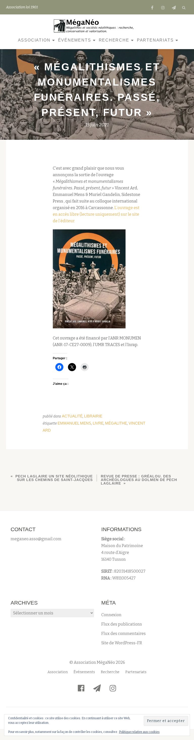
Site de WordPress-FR (121, 643)
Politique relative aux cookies (139, 732)
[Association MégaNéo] (95, 26)
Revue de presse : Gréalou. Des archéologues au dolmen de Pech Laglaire (139, 479)
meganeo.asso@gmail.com (36, 538)
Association (34, 40)
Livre (98, 423)
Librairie (93, 416)
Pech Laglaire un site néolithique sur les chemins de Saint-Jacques (54, 478)
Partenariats (155, 40)
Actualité (72, 416)
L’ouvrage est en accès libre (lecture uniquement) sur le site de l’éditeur (96, 214)
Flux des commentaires (123, 633)
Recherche (114, 40)
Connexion (111, 614)
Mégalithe (116, 423)
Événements (74, 40)
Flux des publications (121, 624)
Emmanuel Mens (74, 423)
